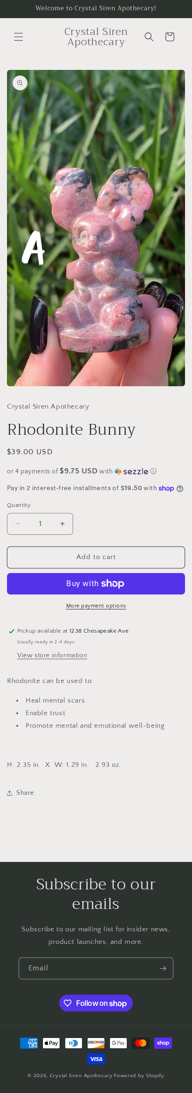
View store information (52, 655)
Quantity (19, 505)
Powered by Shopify (139, 1076)
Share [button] (25, 793)
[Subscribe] (162, 968)
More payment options (96, 606)
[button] (18, 37)
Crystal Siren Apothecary (81, 1076)
